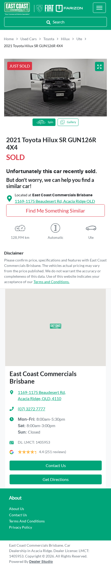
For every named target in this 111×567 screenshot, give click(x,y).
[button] (99, 8)
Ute (79, 39)
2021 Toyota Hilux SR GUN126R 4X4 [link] (33, 46)
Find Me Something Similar (55, 210)
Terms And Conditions (27, 521)
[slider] (55, 87)
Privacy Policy (20, 527)
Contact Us (56, 465)
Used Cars (28, 39)
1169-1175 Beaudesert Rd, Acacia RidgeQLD (55, 201)
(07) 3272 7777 (31, 408)
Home (9, 39)
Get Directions (56, 479)
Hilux (65, 39)
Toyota (48, 39)
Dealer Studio (41, 562)
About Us (16, 508)
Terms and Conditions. (51, 282)
